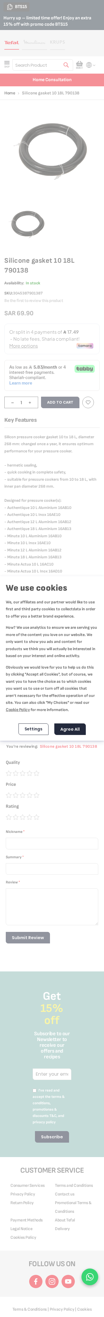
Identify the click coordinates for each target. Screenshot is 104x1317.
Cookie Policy (18, 709)
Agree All (70, 729)
